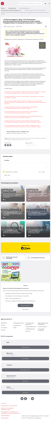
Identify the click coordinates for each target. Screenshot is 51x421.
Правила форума (5, 415)
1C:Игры (3, 330)
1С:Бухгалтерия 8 (12, 138)
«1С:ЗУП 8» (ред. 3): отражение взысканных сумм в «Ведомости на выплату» (12, 196)
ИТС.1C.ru (28, 331)
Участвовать (25, 358)
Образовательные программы (43, 323)
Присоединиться (26, 369)
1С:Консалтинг (17, 325)
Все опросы (25, 309)
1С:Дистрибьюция (31, 326)
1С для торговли (42, 326)
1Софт (14, 327)
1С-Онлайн (4, 327)
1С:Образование (30, 329)
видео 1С (43, 138)
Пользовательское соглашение (9, 405)
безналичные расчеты (23, 138)
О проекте (3, 403)
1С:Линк (3, 325)
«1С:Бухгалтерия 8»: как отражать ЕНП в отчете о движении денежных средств (12, 231)
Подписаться (25, 347)
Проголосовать (25, 305)
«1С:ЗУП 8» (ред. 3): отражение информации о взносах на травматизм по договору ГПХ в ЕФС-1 (37, 195)
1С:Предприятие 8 (18, 323)
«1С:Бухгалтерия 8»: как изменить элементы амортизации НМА (35, 231)
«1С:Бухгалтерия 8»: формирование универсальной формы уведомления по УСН (37, 214)
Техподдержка (5, 418)
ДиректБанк (7, 139)
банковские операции (35, 138)
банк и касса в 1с (25, 139)
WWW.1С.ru (4, 323)
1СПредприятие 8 (16, 139)
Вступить (25, 381)
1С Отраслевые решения (30, 323)
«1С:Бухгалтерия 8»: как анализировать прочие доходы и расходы (12, 214)
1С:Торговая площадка (41, 329)
